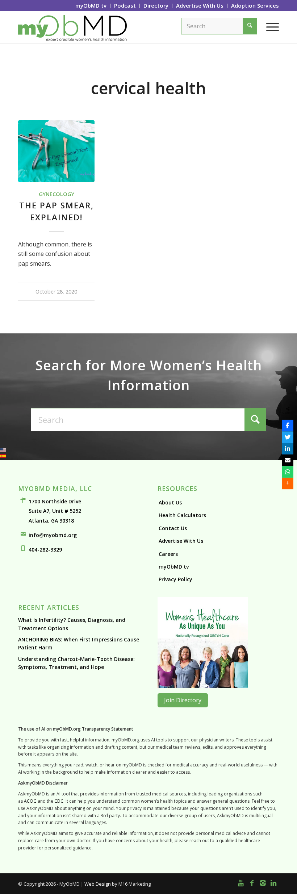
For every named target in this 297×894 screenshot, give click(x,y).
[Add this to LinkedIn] (287, 448)
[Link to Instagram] (262, 882)
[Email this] (287, 460)
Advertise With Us (181, 540)
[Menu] (269, 27)
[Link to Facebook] (251, 882)
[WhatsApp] (287, 472)
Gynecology (56, 194)
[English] (3, 450)
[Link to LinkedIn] (273, 882)
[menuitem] (91, 6)
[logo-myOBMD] (72, 27)
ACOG (30, 801)
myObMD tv (174, 566)
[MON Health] (203, 686)
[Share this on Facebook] (287, 425)
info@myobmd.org (53, 535)
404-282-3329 (45, 549)
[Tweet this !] (287, 437)
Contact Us (173, 528)
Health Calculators (182, 515)
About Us (170, 502)
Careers (168, 553)
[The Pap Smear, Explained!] (56, 151)
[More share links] (287, 483)
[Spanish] (3, 456)
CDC (58, 801)
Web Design (97, 884)
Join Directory (182, 700)
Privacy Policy (175, 579)
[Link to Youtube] (240, 882)
